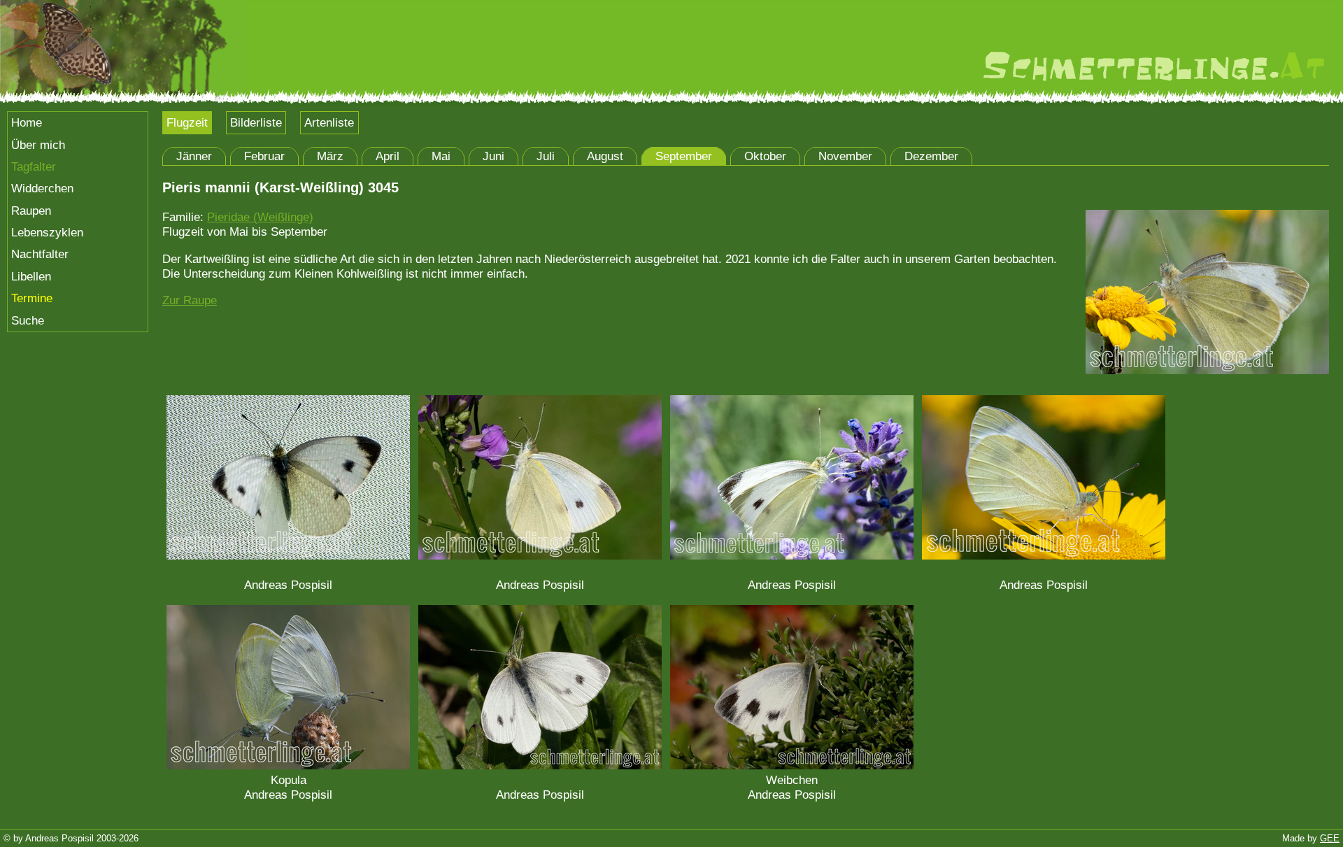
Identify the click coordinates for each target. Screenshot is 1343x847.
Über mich (38, 145)
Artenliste (329, 122)
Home (26, 122)
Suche (27, 320)
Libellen (31, 276)
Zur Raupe (189, 300)
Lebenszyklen (47, 232)
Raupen (31, 211)
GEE (1330, 838)
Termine (31, 298)
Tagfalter (33, 166)
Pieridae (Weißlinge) (260, 217)
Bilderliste (256, 122)
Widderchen (42, 188)
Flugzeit (187, 122)
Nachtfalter (40, 254)
